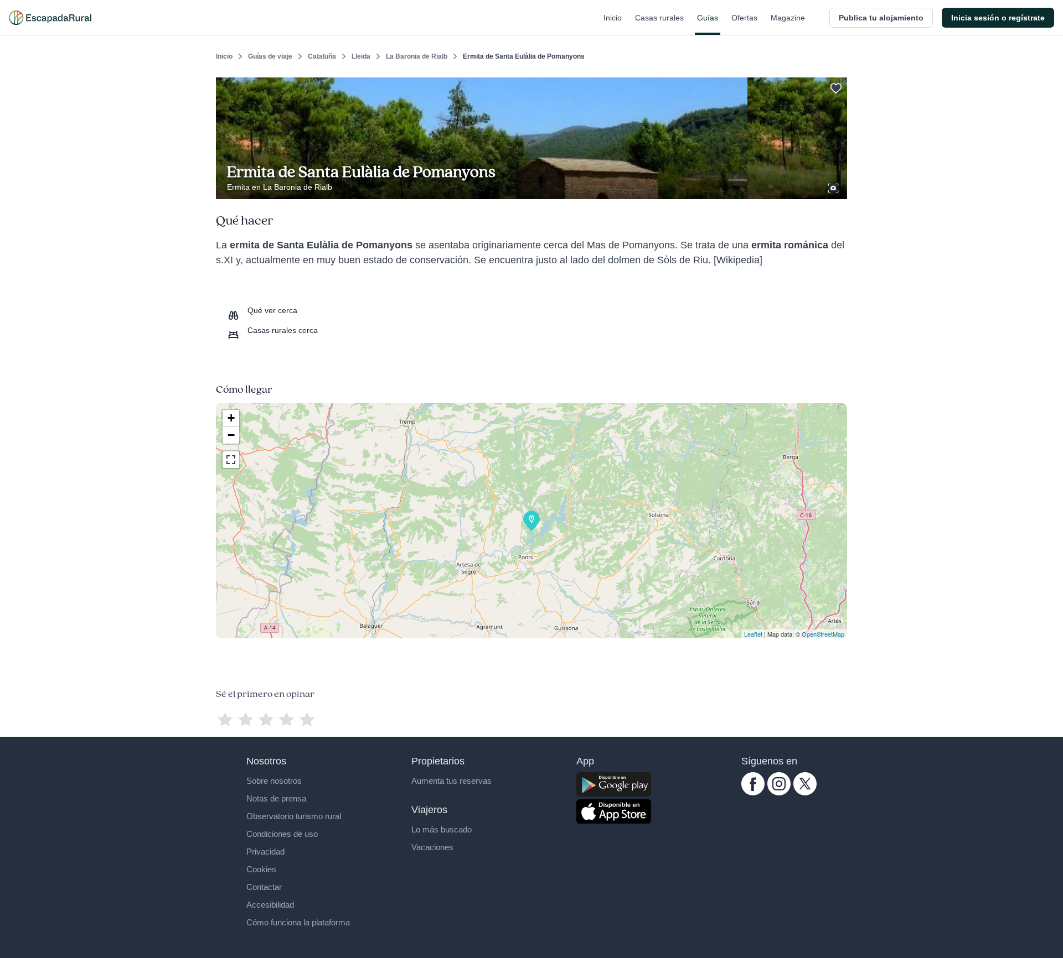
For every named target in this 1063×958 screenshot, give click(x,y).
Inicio (612, 17)
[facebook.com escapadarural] (753, 792)
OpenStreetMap (823, 633)
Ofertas (744, 17)
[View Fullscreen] (231, 459)
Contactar (264, 887)
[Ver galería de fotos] (834, 186)
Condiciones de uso (282, 834)
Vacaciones (432, 847)
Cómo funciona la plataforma (298, 922)
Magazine (788, 17)
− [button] (231, 435)
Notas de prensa (276, 798)
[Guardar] (834, 86)
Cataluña (322, 56)
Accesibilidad (270, 904)
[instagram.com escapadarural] (779, 792)
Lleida (361, 56)
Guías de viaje (270, 56)
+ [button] (231, 418)
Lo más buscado (441, 829)
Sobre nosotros (274, 780)
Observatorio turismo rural (293, 816)
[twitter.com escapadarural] (805, 792)
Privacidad (265, 851)
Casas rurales (659, 17)
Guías (707, 17)
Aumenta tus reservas (451, 780)
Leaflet (753, 633)
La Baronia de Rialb (416, 56)
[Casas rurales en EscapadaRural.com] (50, 18)
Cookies (261, 869)
